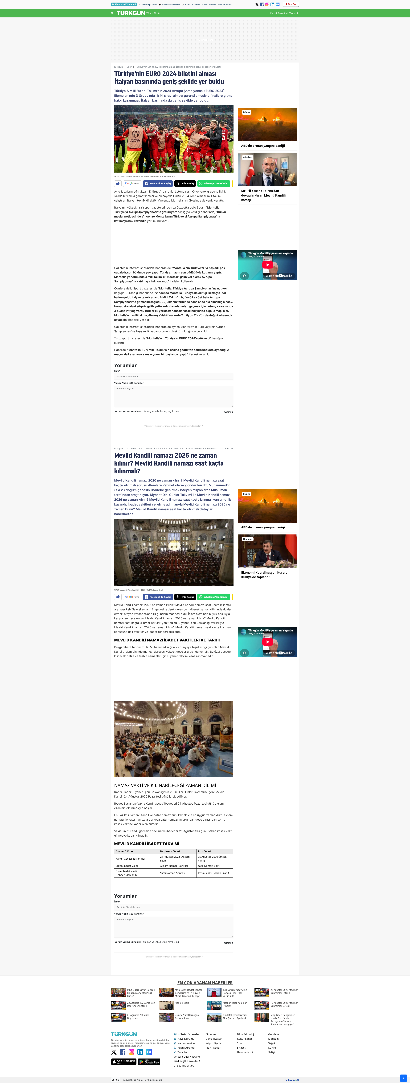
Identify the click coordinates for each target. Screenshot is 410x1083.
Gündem (273, 1034)
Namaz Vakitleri (192, 5)
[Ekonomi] (267, 551)
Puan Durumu (186, 1047)
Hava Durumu (185, 1038)
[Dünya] (267, 124)
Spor (129, 66)
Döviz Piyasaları (149, 5)
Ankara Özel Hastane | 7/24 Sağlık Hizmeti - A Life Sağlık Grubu (188, 1061)
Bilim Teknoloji (245, 1034)
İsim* (117, 370)
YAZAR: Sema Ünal (155, 590)
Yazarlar (182, 1052)
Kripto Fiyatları (214, 1043)
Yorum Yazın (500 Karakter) (129, 382)
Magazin (273, 1038)
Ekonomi (211, 1034)
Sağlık (271, 1043)
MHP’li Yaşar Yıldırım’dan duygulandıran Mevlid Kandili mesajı (263, 195)
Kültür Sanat (244, 1038)
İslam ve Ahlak (134, 448)
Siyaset (241, 1047)
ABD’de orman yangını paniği (263, 146)
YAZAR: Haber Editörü (153, 176)
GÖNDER (228, 412)
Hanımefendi (245, 1052)
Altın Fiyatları (213, 1047)
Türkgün (118, 66)
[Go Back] (403, 1078)
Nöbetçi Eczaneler (171, 5)
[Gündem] (267, 169)
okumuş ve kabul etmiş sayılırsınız (147, 411)
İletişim (272, 1052)
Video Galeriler (225, 5)
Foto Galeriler (209, 5)
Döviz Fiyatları (214, 1038)
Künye (272, 1047)
